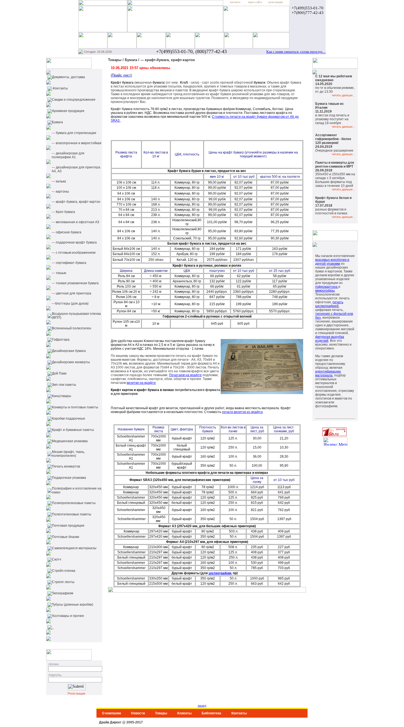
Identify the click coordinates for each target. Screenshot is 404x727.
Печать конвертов (66, 466)
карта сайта (255, 2)
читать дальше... (343, 95)
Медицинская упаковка (70, 441)
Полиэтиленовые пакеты (71, 514)
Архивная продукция (68, 111)
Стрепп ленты (63, 582)
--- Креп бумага (63, 212)
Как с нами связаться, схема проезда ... (296, 52)
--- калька (59, 181)
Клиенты (184, 713)
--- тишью (59, 273)
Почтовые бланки (65, 537)
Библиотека (211, 713)
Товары (161, 713)
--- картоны (60, 191)
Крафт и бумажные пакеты (73, 430)
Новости (138, 713)
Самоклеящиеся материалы (74, 548)
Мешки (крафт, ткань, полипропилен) (68, 454)
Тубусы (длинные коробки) (72, 604)
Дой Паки (59, 373)
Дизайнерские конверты (71, 362)
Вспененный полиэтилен (71, 328)
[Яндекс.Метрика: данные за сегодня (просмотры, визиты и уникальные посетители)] (335, 441)
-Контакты (60, 88)
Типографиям (62, 593)
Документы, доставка (68, 77)
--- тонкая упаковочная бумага (75, 283)
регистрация (276, 2)
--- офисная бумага (66, 232)
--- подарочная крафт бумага (74, 242)
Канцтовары (61, 396)
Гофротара (61, 339)
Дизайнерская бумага (69, 351)
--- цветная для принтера (71, 293)
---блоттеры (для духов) (70, 303)
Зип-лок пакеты (64, 385)
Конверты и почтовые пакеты (75, 407)
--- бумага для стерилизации (74, 133)
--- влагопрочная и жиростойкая (76, 143)
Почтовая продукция (68, 526)
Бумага (57, 122)
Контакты (239, 713)
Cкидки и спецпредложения (73, 100)
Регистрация (76, 693)
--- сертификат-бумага (69, 263)
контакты (235, 2)
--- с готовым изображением (73, 253)
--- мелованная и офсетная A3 (75, 222)
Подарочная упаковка (69, 478)
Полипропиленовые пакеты (74, 503)
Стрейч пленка (63, 571)
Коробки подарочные (68, 418)
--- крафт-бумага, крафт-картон (76, 202)
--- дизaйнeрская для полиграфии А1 (68, 155)
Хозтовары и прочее (68, 616)
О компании (111, 713)
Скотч (56, 559)
